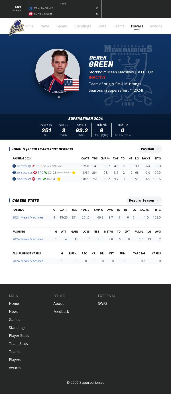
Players (15, 359)
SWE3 (102, 303)
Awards (15, 367)
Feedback (61, 311)
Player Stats (19, 335)
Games (14, 319)
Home (14, 303)
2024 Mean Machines (27, 217)
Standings (17, 327)
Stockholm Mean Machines (111, 72)
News (13, 311)
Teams (14, 351)
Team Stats (18, 343)
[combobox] (150, 149)
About (58, 303)
